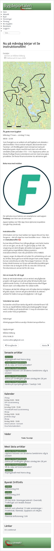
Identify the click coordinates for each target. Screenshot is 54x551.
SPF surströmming (11, 402)
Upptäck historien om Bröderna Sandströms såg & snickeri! (26, 454)
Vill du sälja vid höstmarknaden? (18, 467)
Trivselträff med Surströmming (16, 409)
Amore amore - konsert (13, 423)
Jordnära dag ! (10, 416)
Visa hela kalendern (12, 426)
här (19, 239)
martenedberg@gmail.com (13, 340)
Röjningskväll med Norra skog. (18, 472)
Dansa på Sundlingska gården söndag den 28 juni (26, 461)
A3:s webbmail (10, 530)
